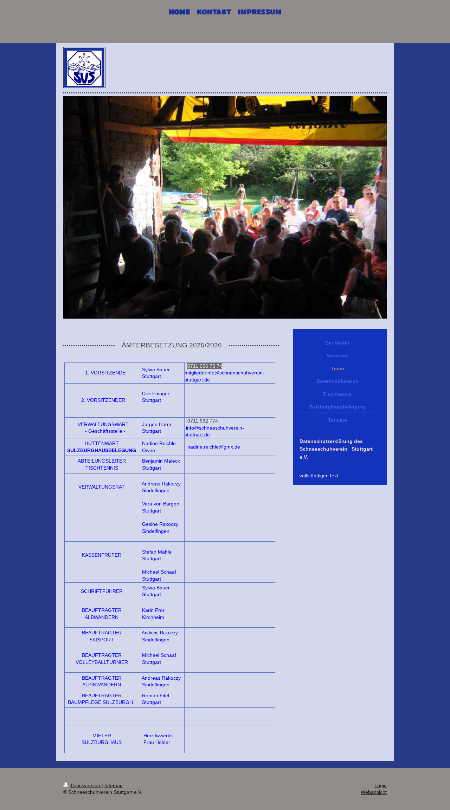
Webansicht (374, 792)
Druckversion (86, 785)
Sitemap (113, 785)
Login (380, 785)
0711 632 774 (202, 421)
